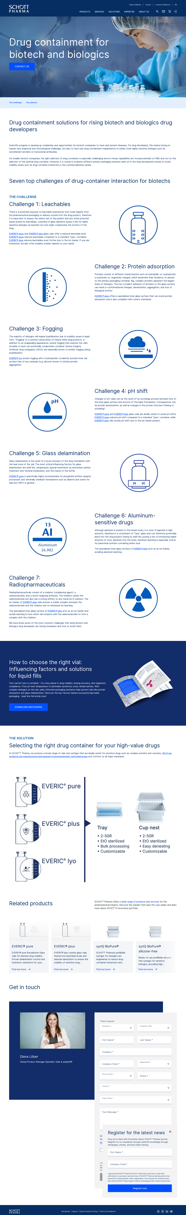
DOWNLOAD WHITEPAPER (28, 707)
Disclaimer (65, 1211)
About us (144, 12)
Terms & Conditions (108, 1211)
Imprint (75, 1211)
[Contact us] (163, 11)
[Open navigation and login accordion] (175, 11)
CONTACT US (22, 66)
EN (176, 5)
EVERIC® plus (36, 233)
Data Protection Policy (89, 1211)
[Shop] (169, 11)
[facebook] (158, 1211)
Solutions (114, 12)
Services (99, 12)
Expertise (129, 12)
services (154, 901)
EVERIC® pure (16, 233)
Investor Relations (163, 5)
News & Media (135, 5)
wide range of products (133, 901)
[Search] (157, 11)
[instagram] (162, 1211)
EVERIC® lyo (15, 358)
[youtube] (171, 1211)
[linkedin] (167, 1211)
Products (85, 12)
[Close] (170, 1131)
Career (148, 5)
